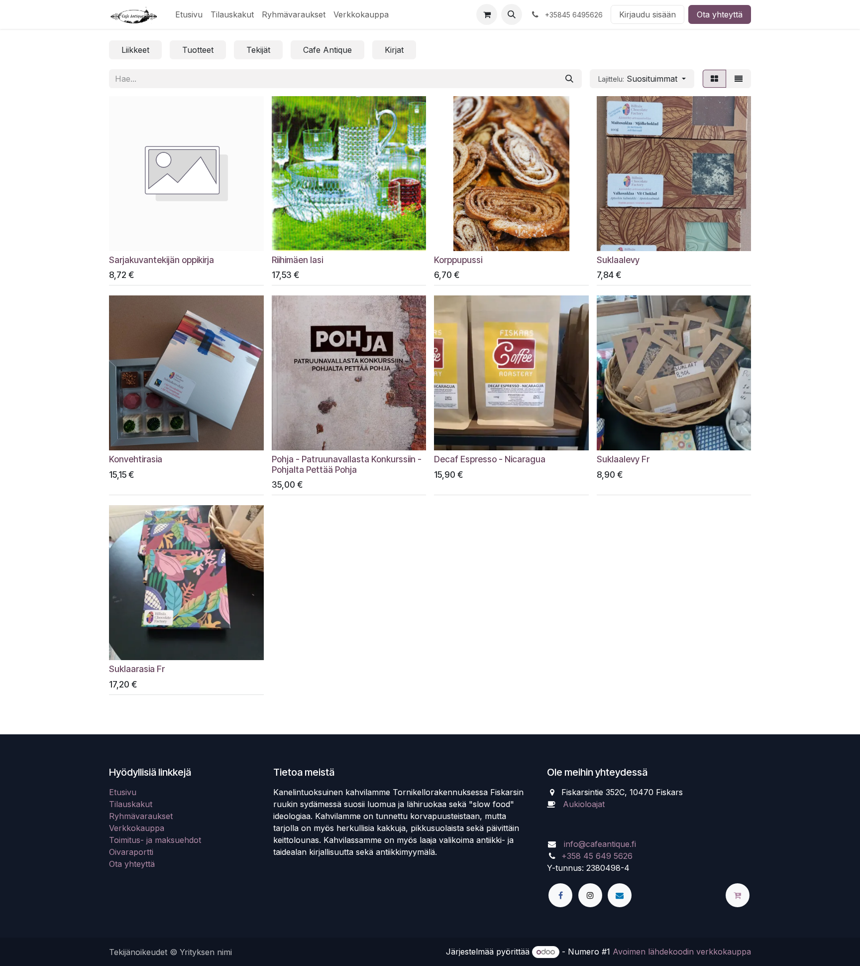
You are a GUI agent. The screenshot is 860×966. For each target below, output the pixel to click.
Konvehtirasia (135, 459)
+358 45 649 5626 (597, 856)
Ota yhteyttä (720, 14)
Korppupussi (458, 260)
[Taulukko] (714, 78)
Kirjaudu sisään (647, 14)
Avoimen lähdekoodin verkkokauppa (682, 952)
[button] (511, 14)
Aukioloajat (584, 804)
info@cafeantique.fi (600, 844)
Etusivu (122, 792)
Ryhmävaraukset (141, 816)
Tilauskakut (130, 804)
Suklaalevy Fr (623, 459)
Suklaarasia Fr (137, 669)
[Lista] (738, 78)
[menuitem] (189, 14)
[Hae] (569, 78)
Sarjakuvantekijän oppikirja (161, 260)
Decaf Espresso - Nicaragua (489, 459)
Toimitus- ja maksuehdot (155, 840)
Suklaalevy (618, 260)
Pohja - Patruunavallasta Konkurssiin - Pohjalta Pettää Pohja (347, 464)
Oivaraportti (131, 852)
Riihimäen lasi (297, 260)
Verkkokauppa (136, 828)
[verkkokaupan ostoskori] (486, 14)
